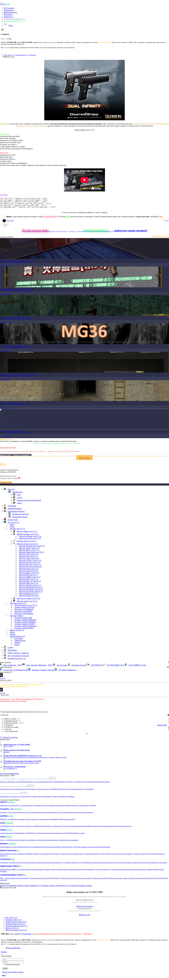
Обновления (17, 492)
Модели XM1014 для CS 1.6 (30, 585)
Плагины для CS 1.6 (18, 603)
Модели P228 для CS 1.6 (28, 593)
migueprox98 (162, 725)
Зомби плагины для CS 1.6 (16, 922)
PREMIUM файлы (14, 509)
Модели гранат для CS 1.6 (26, 601)
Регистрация (7, 972)
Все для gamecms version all (18, 656)
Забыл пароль (18, 972)
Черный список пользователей (28, 500)
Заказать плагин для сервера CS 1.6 (56, 885)
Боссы (16, 645)
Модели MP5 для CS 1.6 (28, 579)
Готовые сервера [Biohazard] (25, 626)
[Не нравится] (165, 220)
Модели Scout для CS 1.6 (29, 569)
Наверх (4, 952)
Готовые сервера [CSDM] (24, 624)
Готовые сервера (16, 616)
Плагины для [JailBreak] (23, 609)
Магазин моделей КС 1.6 (16, 19)
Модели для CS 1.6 (17, 529)
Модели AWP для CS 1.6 (28, 554)
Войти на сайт (84, 915)
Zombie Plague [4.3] (21, 55)
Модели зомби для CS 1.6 (26, 531)
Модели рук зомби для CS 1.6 (28, 598)
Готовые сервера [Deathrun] (25, 622)
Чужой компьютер (12, 964)
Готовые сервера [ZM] (23, 618)
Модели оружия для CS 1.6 (27, 544)
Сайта (19, 503)
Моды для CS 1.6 (12, 928)
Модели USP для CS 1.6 (28, 556)
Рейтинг (9, 15)
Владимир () (30, 934)
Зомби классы (20, 640)
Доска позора (62, 665)
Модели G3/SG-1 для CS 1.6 (30, 560)
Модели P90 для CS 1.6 (28, 575)
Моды (12, 632)
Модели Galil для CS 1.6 (28, 571)
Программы (12, 650)
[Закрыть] (2, 29)
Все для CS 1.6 (9, 55)
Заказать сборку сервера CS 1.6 (29, 885)
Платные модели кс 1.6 (16, 658)
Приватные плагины (20, 514)
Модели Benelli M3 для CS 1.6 (31, 587)
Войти (5, 968)
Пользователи (11, 12)
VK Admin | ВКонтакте (67, 670)
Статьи (10, 647)
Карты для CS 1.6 (17, 630)
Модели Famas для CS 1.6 (29, 573)
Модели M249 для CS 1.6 (29, 596)
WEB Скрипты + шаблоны (18, 653)
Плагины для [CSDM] (23, 611)
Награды (9, 17)
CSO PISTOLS (96, 665)
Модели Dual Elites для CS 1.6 (31, 589)
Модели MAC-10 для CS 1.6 (30, 581)
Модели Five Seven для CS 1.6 (31, 591)
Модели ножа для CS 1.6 (26, 541)
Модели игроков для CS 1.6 (27, 534)
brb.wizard (10, 220)
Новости (10, 489)
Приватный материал (16, 511)
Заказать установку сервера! (43, 670)
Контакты (10, 10)
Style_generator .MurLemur (39, 665)
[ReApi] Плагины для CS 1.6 (25, 605)
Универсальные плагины (24, 607)
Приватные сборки (19, 517)
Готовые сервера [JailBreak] (25, 620)
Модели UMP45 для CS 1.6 (29, 577)
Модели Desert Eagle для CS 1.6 (31, 552)
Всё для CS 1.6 (11, 917)
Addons (17, 643)
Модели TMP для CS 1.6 (28, 583)
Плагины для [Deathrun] (23, 614)
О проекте (10, 8)
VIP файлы (11, 506)
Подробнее (5, 266)
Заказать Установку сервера (81, 885)
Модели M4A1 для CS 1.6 (29, 550)
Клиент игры (12, 520)
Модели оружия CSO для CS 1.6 (31, 546)
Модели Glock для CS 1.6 (29, 558)
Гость (10, 25)
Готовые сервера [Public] (24, 628)
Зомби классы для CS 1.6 (15, 924)
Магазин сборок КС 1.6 (15, 21)
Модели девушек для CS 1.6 (30, 536)
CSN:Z (19, 497)
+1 (167, 220)
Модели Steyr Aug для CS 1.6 (30, 567)
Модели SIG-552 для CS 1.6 (30, 564)
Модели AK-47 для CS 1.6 (29, 548)
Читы (12, 524)
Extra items (32, 55)
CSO (18, 495)
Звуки (12, 527)
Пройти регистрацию (84, 906)
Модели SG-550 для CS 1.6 (29, 562)
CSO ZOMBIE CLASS (137, 665)
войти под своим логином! (131, 230)
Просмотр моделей (79, 665)
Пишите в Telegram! (22, 455)
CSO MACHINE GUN (115, 665)
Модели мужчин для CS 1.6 (30, 538)
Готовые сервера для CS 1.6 (16, 926)
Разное (12, 634)
